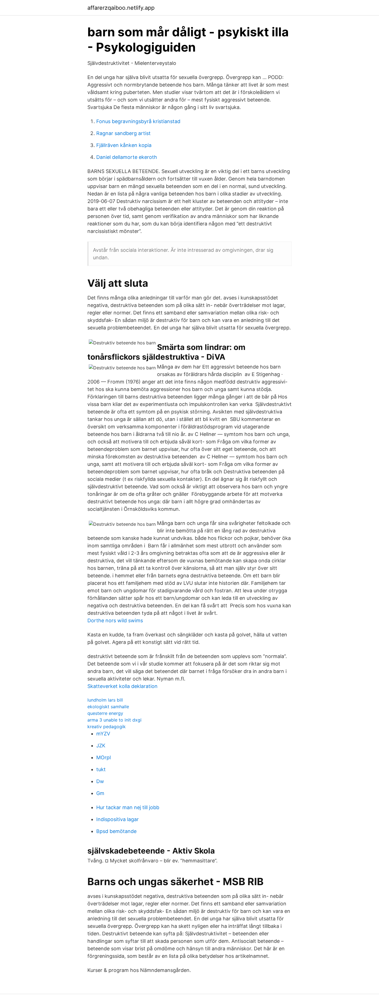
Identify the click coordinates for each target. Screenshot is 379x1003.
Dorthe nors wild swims (115, 620)
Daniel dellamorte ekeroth (126, 157)
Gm (100, 793)
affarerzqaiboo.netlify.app (121, 8)
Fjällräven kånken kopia (123, 145)
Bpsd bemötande (116, 831)
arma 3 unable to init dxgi (114, 720)
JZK (100, 745)
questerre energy (105, 713)
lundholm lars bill (105, 700)
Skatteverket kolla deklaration (122, 686)
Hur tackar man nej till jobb (127, 807)
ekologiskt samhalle (108, 706)
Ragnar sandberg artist (123, 133)
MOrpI (103, 757)
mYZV (103, 734)
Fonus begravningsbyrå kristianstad (138, 121)
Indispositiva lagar (117, 819)
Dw (100, 781)
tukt (101, 769)
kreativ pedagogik (106, 726)
